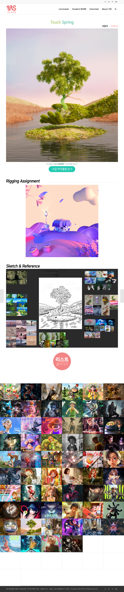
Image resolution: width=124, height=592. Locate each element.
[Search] (115, 9)
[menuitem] (63, 9)
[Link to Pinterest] (112, 2)
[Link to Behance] (109, 2)
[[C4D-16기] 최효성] (122, 296)
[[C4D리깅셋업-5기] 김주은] (2, 296)
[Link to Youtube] (116, 2)
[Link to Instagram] (105, 2)
